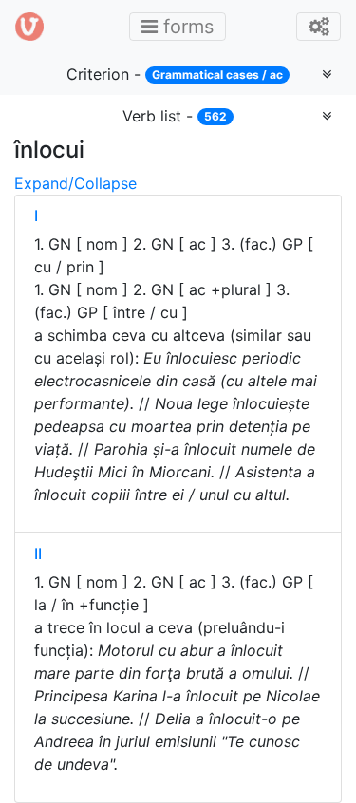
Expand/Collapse (75, 183)
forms (183, 26)
